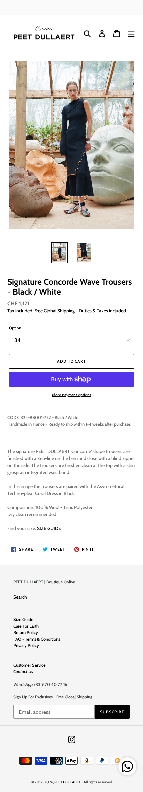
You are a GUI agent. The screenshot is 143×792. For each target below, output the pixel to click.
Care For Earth (26, 626)
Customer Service (29, 665)
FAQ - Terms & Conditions (36, 639)
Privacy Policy (26, 645)
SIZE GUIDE (49, 528)
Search (20, 597)
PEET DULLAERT (67, 782)
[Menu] (131, 33)
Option (15, 327)
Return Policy (25, 632)
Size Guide (23, 619)
